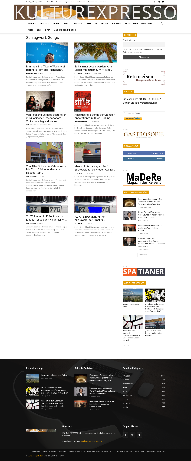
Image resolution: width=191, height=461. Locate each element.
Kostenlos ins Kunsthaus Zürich (54, 375)
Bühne (56, 23)
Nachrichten (128, 301)
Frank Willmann (80, 121)
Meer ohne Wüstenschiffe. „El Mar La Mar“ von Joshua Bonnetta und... (150, 228)
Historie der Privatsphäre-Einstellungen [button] (129, 451)
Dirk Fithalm (31, 125)
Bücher (43, 23)
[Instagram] (159, 2)
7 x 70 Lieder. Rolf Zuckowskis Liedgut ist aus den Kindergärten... (46, 218)
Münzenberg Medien (35, 456)
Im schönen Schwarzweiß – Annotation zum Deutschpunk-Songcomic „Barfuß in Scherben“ (54, 390)
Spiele (88, 23)
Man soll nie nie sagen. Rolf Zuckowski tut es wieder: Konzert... (95, 168)
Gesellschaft (44, 30)
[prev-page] (124, 345)
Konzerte (30, 162)
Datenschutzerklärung (77, 451)
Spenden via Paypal (132, 113)
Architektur (131, 23)
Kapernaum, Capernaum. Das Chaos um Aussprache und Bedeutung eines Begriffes (150, 201)
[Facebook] (154, 2)
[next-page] (128, 345)
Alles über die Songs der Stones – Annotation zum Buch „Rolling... (94, 116)
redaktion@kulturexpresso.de (93, 441)
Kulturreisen (101, 23)
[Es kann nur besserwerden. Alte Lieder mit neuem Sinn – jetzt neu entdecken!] (95, 52)
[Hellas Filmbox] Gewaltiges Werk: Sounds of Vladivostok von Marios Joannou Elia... (151, 214)
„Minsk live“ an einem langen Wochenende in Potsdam (153, 333)
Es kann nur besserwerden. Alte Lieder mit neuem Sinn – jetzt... (93, 68)
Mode (30, 30)
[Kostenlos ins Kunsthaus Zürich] (133, 295)
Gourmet (116, 23)
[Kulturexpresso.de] (95, 12)
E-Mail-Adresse (129, 40)
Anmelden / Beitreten (54, 2)
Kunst (31, 23)
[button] (162, 24)
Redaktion (102, 2)
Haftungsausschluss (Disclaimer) (54, 451)
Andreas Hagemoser (34, 73)
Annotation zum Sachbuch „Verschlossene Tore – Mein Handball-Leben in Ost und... (131, 335)
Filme (65, 23)
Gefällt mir (158, 153)
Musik (77, 23)
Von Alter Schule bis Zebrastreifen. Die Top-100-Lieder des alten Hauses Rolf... (47, 169)
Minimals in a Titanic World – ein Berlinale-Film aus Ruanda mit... (46, 68)
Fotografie (147, 23)
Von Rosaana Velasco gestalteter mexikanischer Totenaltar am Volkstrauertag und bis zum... (46, 118)
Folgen (160, 159)
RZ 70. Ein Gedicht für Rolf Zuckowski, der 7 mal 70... (90, 218)
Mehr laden (143, 255)
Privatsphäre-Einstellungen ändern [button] (100, 451)
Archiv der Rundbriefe (65, 30)
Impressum (68, 2)
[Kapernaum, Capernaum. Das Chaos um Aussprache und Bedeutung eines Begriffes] (129, 202)
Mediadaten (81, 2)
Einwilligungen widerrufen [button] (155, 451)
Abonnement (92, 2)
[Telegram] (163, 2)
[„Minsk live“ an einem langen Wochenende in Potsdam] (155, 322)
